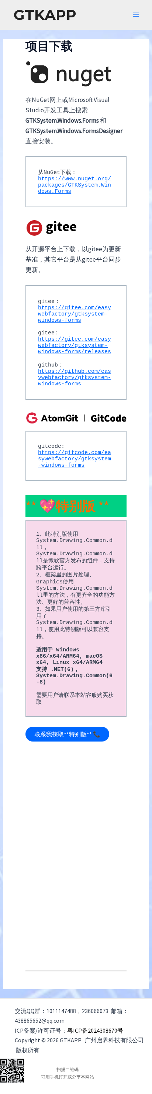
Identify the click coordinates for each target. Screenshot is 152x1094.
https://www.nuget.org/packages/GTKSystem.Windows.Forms (74, 185)
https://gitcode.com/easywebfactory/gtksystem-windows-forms (74, 459)
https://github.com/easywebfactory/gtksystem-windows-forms (74, 377)
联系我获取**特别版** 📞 (67, 734)
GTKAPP (44, 15)
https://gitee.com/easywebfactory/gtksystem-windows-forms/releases (74, 345)
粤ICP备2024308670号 (95, 1030)
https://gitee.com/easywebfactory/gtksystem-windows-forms (74, 314)
